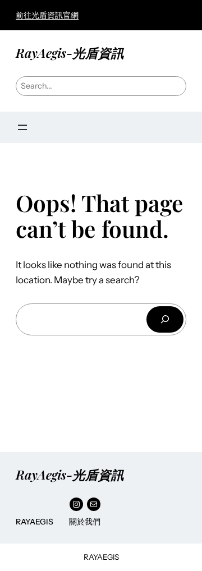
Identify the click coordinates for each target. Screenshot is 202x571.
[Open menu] (22, 127)
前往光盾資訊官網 (47, 15)
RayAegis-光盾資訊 (70, 52)
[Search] (164, 319)
